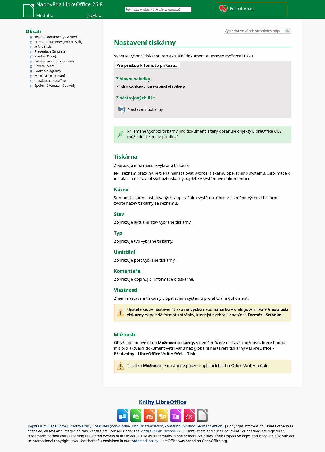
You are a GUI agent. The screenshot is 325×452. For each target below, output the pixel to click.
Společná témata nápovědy (55, 85)
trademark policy (144, 440)
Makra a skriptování (49, 75)
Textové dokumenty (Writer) (55, 36)
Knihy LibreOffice (162, 402)
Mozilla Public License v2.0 (161, 431)
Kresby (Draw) (45, 56)
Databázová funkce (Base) (54, 61)
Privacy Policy (80, 426)
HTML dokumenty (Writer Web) (58, 41)
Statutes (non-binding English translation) (129, 426)
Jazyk (92, 15)
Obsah (33, 31)
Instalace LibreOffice (50, 80)
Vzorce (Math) (45, 66)
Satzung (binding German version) (195, 426)
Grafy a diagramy (47, 71)
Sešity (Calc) (43, 46)
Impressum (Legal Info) (47, 426)
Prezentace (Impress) (50, 51)
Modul (42, 15)
